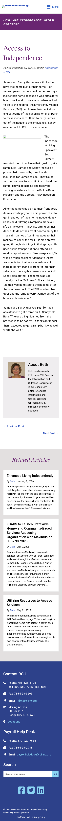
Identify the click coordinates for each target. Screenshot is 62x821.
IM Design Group (21, 812)
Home (6, 19)
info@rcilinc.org (27, 700)
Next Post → (51, 433)
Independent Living (30, 19)
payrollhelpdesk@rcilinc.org (34, 754)
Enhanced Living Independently (30, 476)
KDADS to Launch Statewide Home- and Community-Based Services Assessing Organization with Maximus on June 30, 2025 (29, 532)
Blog (15, 19)
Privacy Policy (38, 817)
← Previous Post (13, 426)
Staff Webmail (23, 817)
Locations (14, 721)
